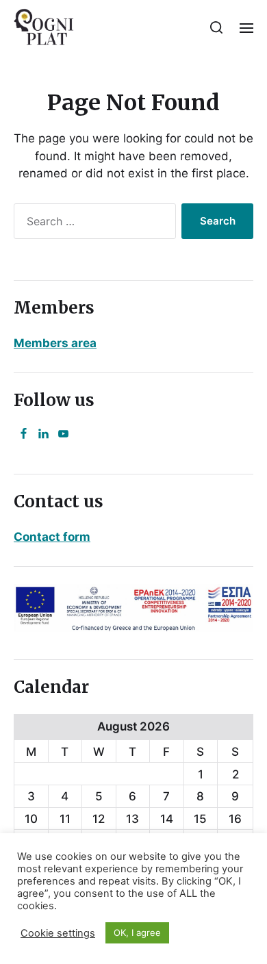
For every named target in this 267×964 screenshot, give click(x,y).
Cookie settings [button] (58, 933)
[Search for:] (92, 223)
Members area (55, 343)
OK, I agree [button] (137, 932)
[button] (216, 27)
